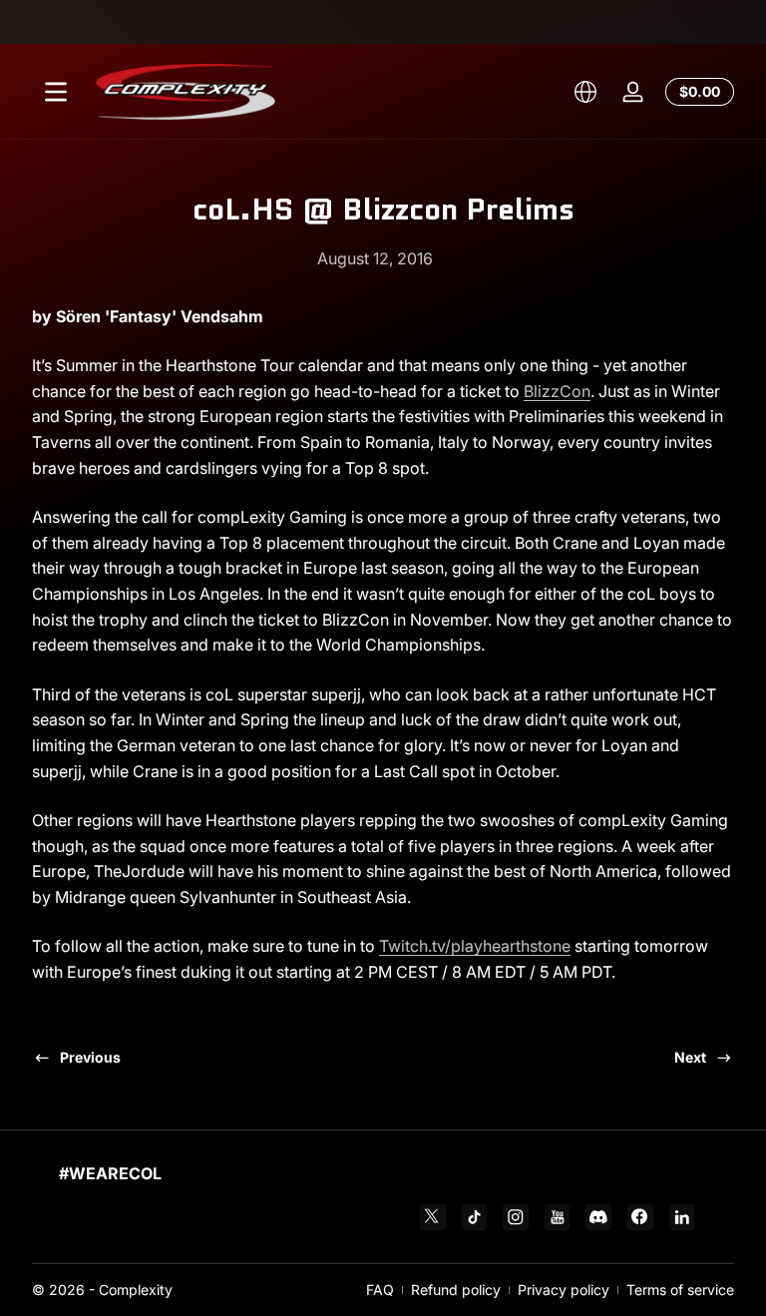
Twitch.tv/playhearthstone (475, 946)
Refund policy (456, 1289)
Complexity (136, 1289)
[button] (585, 92)
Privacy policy (563, 1289)
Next (690, 1057)
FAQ (380, 1289)
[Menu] (56, 92)
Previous (90, 1057)
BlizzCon (557, 391)
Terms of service (680, 1289)
